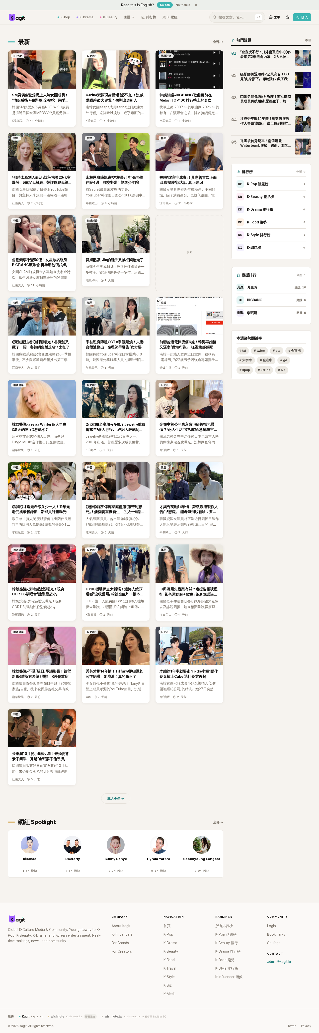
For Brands (120, 943)
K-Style (169, 977)
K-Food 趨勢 (252, 222)
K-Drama (86, 17)
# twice (259, 350)
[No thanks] (196, 5)
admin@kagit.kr (279, 962)
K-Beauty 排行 (226, 943)
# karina (264, 370)
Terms (291, 1026)
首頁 (166, 926)
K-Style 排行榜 (254, 235)
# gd (283, 360)
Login (271, 926)
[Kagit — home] (16, 17)
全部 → (218, 42)
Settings (273, 943)
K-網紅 (172, 17)
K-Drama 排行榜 (255, 209)
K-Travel (169, 968)
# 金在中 (266, 360)
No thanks (183, 5)
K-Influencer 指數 (228, 977)
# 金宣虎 (294, 350)
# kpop (244, 370)
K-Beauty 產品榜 (256, 197)
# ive (281, 370)
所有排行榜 (224, 926)
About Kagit (121, 926)
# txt (242, 350)
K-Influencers (122, 934)
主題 (127, 17)
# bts (276, 350)
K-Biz (167, 985)
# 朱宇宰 (245, 360)
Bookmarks (276, 934)
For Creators (122, 951)
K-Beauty (110, 17)
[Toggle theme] (288, 17)
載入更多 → (115, 798)
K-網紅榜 (249, 248)
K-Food (169, 960)
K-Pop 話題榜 (253, 184)
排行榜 (151, 17)
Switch (165, 5)
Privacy (306, 1026)
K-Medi (168, 994)
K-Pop (65, 17)
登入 (304, 17)
